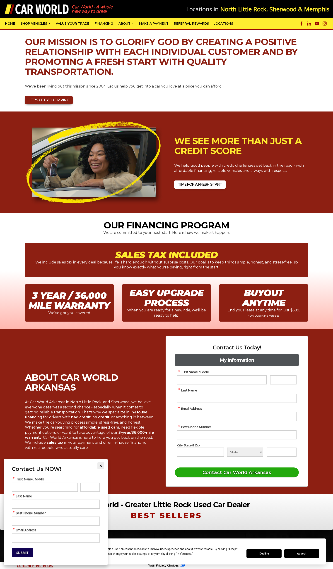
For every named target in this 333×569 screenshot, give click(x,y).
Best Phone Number (196, 427)
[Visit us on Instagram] (324, 23)
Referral (191, 23)
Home (10, 23)
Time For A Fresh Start (200, 184)
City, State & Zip (188, 445)
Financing (104, 23)
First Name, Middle (195, 372)
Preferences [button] (184, 553)
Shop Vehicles (34, 23)
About (124, 23)
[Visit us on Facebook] (301, 23)
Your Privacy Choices (164, 565)
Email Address (191, 409)
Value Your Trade (72, 23)
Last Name (189, 390)
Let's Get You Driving (49, 100)
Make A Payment (154, 23)
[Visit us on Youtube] (317, 23)
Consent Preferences (35, 565)
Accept (301, 553)
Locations (223, 23)
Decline (264, 553)
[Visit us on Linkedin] (309, 23)
